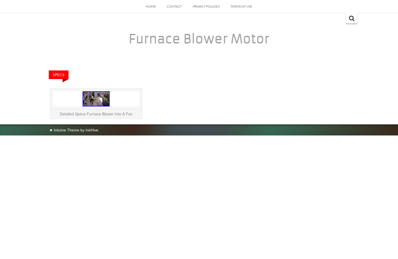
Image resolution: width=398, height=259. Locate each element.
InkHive (92, 130)
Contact (174, 6)
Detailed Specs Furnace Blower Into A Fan (96, 113)
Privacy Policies (206, 6)
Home (151, 6)
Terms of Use (241, 6)
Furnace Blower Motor (199, 38)
